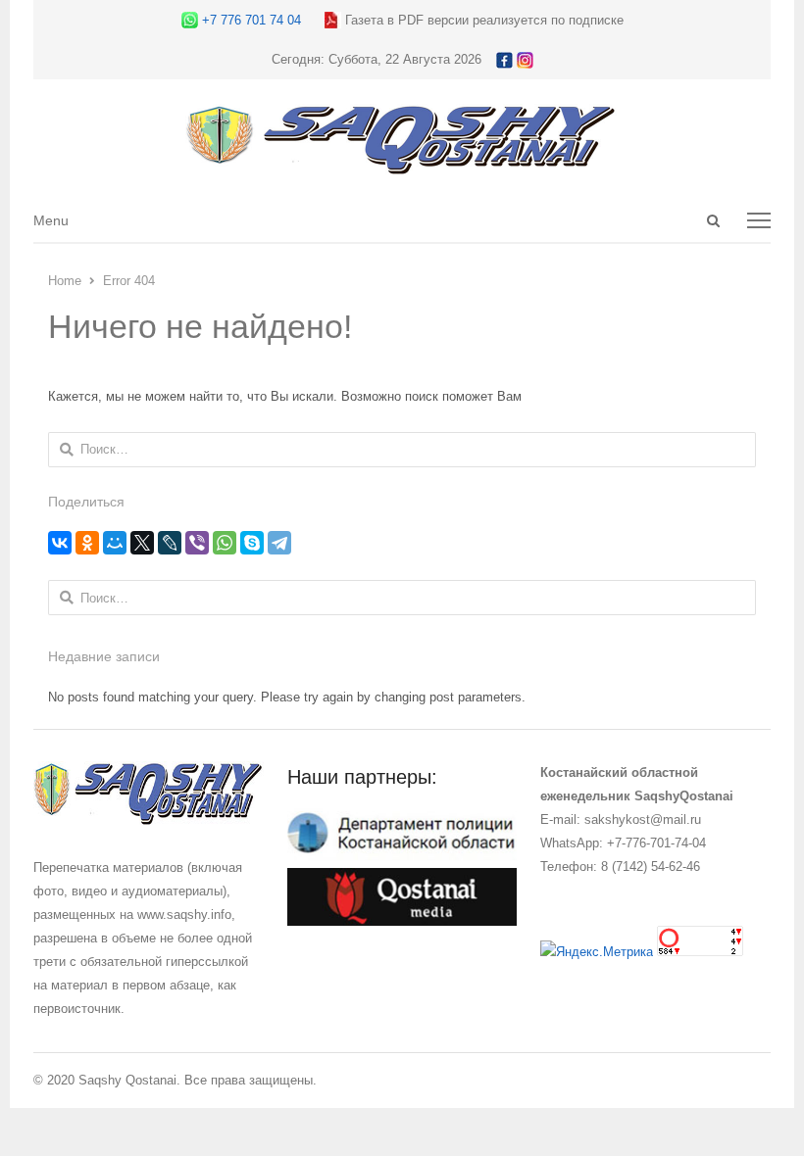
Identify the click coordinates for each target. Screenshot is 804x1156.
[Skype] (252, 542)
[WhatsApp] (224, 542)
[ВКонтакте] (60, 542)
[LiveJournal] (169, 542)
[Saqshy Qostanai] (402, 165)
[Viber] (197, 542)
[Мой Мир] (114, 542)
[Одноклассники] (87, 542)
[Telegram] (279, 542)
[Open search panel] (713, 220)
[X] (142, 542)
